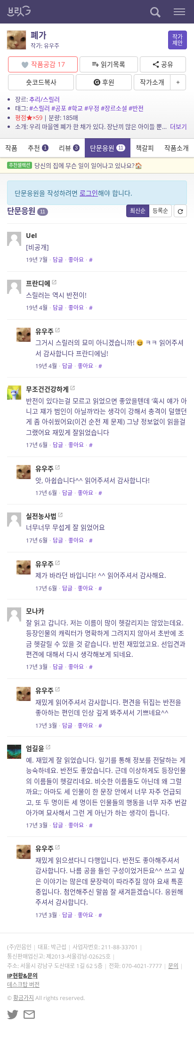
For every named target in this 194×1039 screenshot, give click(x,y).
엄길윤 (35, 748)
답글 (58, 260)
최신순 (138, 211)
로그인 (89, 193)
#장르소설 (114, 108)
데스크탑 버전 (23, 985)
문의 (173, 966)
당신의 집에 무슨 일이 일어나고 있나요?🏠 (75, 165)
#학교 (75, 108)
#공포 (58, 108)
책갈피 (145, 147)
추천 (37, 147)
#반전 (136, 108)
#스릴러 (39, 108)
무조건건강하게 (47, 389)
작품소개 (176, 147)
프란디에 (38, 283)
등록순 (160, 211)
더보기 (178, 126)
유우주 (44, 331)
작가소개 (152, 82)
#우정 (91, 108)
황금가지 (23, 998)
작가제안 (177, 40)
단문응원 (106, 147)
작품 (11, 147)
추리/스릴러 (44, 99)
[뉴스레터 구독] (29, 1014)
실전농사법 (41, 516)
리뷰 (68, 147)
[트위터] (12, 1014)
